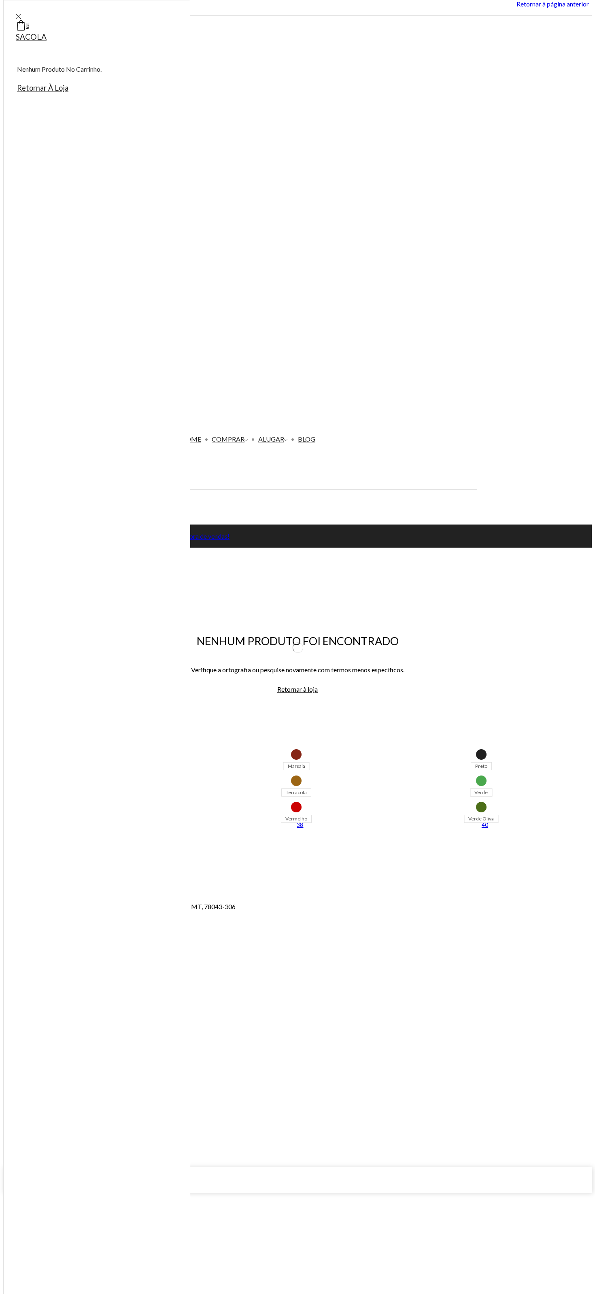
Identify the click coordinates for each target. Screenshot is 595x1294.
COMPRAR (228, 439)
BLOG (306, 439)
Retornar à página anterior (552, 4)
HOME (191, 439)
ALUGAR (271, 439)
